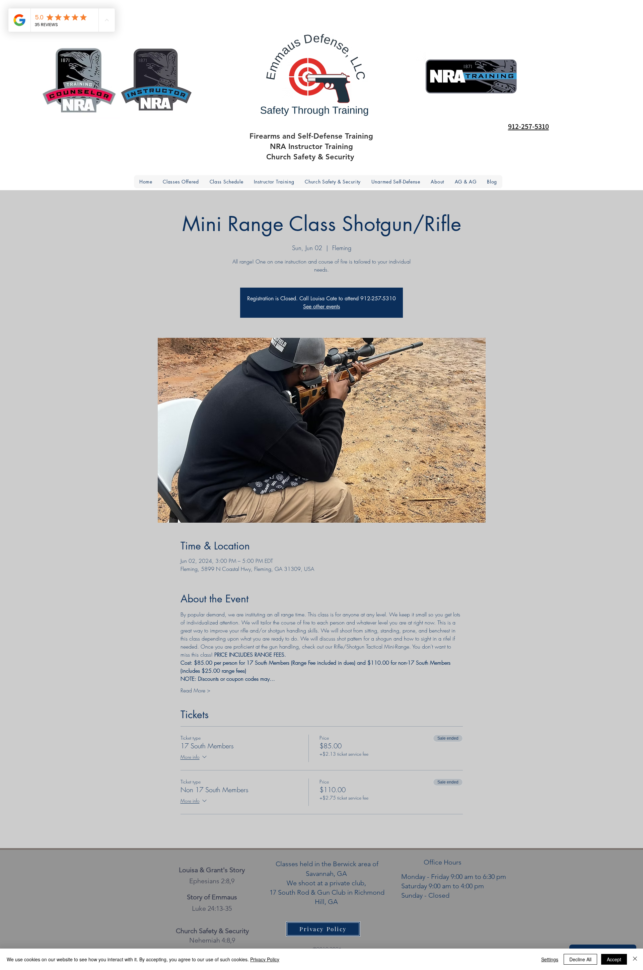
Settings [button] (549, 959)
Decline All (580, 959)
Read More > (195, 690)
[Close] (635, 959)
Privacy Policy (264, 959)
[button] (437, 181)
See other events (321, 306)
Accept (614, 959)
